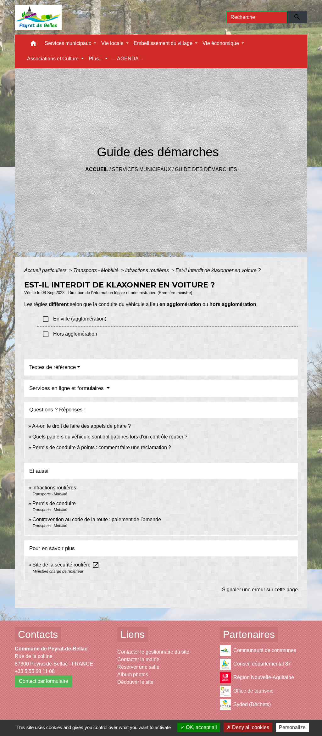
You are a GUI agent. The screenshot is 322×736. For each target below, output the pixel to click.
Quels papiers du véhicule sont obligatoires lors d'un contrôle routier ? (109, 436)
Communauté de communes (264, 650)
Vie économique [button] (221, 43)
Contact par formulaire (43, 681)
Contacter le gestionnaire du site (153, 652)
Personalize (292, 727)
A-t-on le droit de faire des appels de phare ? (81, 426)
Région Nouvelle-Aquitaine (263, 677)
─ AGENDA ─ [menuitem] (128, 58)
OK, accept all (201, 727)
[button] (33, 45)
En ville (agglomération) (74, 319)
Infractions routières (147, 270)
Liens (132, 634)
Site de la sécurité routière (65, 564)
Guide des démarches (206, 169)
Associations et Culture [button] (53, 58)
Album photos (132, 674)
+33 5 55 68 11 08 (35, 671)
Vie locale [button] (113, 43)
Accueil (96, 169)
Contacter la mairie (138, 659)
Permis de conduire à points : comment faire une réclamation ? (101, 447)
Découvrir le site (135, 682)
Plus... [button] (96, 58)
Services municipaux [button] (68, 43)
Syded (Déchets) (252, 704)
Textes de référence (52, 367)
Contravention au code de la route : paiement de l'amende (96, 519)
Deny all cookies (250, 727)
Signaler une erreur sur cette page (260, 589)
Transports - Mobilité (96, 270)
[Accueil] (38, 17)
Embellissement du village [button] (164, 43)
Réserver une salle (138, 667)
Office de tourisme (253, 691)
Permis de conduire (54, 503)
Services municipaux (141, 169)
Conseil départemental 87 (262, 663)
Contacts (38, 634)
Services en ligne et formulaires (67, 388)
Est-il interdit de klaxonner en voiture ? (218, 270)
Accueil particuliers (46, 270)
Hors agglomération (69, 334)
